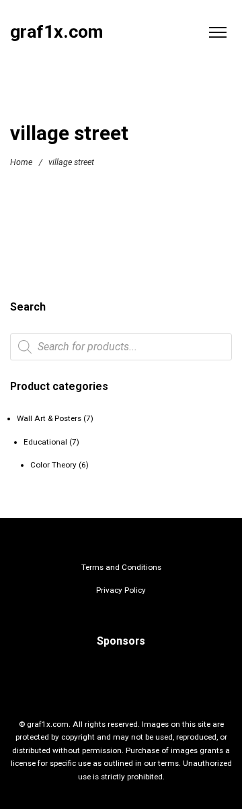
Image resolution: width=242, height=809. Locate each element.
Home (21, 162)
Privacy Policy (121, 590)
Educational (45, 442)
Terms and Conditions (121, 567)
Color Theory (53, 465)
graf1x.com (56, 32)
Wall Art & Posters (49, 418)
